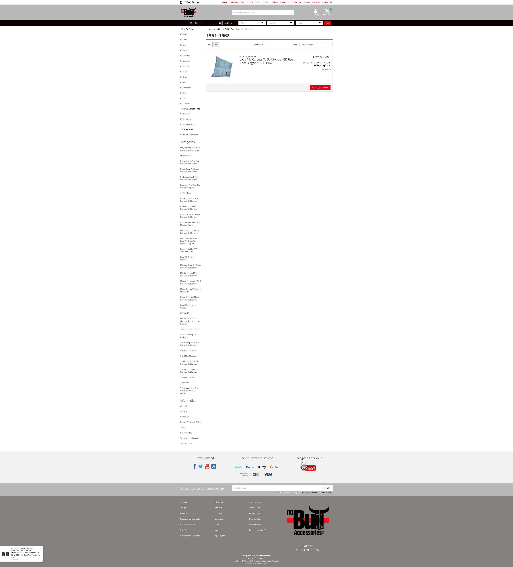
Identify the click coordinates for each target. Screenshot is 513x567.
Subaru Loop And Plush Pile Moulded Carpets (189, 344)
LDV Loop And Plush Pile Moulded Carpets (190, 223)
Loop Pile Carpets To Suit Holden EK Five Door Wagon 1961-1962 (266, 61)
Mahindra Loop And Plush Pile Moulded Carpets (190, 266)
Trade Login (296, 2)
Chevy (184, 71)
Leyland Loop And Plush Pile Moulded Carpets (189, 231)
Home (210, 29)
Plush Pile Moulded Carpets (188, 306)
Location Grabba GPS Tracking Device (188, 250)
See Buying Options (320, 87)
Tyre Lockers (185, 382)
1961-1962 (249, 29)
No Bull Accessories (190, 134)
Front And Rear (188, 124)
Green (185, 82)
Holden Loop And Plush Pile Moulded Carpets (189, 199)
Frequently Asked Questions (260, 530)
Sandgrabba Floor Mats (189, 329)
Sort (295, 44)
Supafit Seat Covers (188, 355)
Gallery (275, 2)
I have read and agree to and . (307, 492)
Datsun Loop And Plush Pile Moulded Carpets (189, 170)
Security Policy (255, 524)
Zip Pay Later (327, 2)
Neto (265, 563)
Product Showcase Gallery (190, 422)
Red (184, 93)
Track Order (185, 530)
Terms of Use (254, 507)
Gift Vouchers (185, 192)
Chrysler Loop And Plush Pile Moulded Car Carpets (190, 149)
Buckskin (186, 55)
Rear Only (186, 113)
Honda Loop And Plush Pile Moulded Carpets (189, 207)
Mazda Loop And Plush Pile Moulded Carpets (189, 274)
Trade (182, 427)
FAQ (257, 2)
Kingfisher (186, 87)
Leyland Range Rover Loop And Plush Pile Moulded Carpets (189, 241)
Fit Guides (265, 2)
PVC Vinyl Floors (186, 313)
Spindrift (185, 103)
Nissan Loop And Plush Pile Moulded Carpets (189, 298)
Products (195, 23)
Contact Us (184, 416)
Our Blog (218, 513)
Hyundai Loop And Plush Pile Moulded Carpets (190, 215)
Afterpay (183, 411)
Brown (185, 50)
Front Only (186, 119)
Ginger (185, 77)
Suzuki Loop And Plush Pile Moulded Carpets (189, 362)
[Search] (291, 12)
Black (184, 39)
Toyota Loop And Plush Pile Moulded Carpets (189, 370)
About (224, 2)
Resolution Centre (187, 524)
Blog (242, 2)
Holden (219, 29)
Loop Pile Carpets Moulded (187, 258)
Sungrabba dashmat (188, 350)
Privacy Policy (327, 492)
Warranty (316, 2)
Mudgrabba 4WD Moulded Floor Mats (190, 290)
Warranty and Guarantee (190, 438)
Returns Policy (186, 432)
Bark (184, 34)
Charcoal (185, 66)
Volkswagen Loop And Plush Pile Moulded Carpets (189, 390)
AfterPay (234, 2)
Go (328, 22)
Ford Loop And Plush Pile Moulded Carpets (190, 186)
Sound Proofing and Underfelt (188, 336)
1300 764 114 (191, 2)
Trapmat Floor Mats (188, 377)
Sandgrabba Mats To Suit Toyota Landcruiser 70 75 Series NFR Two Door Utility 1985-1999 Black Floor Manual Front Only (26, 553)
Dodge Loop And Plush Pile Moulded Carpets (189, 178)
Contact (250, 2)
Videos (307, 2)
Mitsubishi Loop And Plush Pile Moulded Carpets (190, 282)
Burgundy (186, 61)
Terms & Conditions (310, 492)
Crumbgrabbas (186, 155)
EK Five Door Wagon (233, 29)
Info (329, 65)
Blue (184, 45)
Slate (184, 98)
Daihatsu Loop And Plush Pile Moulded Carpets (190, 162)
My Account (284, 2)
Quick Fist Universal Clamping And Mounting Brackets (189, 321)
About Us (184, 406)
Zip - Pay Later (186, 443)
